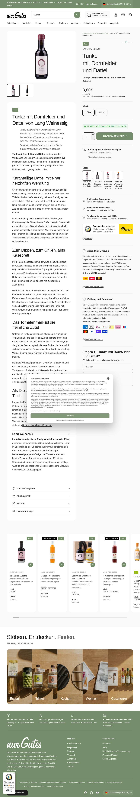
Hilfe (81, 4)
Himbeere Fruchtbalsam (114, 576)
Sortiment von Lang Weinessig (37, 425)
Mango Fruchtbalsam (50, 576)
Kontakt (34, 782)
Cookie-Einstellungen (55, 786)
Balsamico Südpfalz (18, 576)
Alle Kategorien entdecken (18, 643)
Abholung (71, 759)
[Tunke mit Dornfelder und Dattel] (87, 175)
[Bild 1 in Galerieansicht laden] (13, 90)
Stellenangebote (109, 759)
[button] (130, 14)
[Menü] (13, 774)
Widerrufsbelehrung (114, 782)
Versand (95, 97)
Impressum (24, 782)
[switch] (9, 790)
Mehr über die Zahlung (94, 339)
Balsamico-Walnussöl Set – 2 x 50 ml (81, 577)
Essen (85, 33)
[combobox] (56, 14)
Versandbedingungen (77, 782)
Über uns (88, 238)
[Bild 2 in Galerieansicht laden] (27, 90)
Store (104, 747)
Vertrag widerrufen (17, 792)
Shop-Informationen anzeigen (99, 157)
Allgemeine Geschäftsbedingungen (53, 782)
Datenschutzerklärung (96, 782)
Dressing (104, 33)
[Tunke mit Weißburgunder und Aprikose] (118, 175)
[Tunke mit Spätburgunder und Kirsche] (107, 175)
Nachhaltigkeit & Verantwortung (116, 751)
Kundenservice (74, 744)
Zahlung (70, 751)
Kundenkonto (73, 763)
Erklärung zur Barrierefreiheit (33, 786)
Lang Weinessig (92, 49)
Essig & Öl (94, 33)
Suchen (70, 766)
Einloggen (94, 4)
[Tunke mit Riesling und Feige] (97, 175)
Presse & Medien (110, 755)
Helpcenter (72, 747)
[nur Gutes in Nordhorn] (123, 14)
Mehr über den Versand (94, 286)
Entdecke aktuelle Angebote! (19, 4)
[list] (70, 720)
